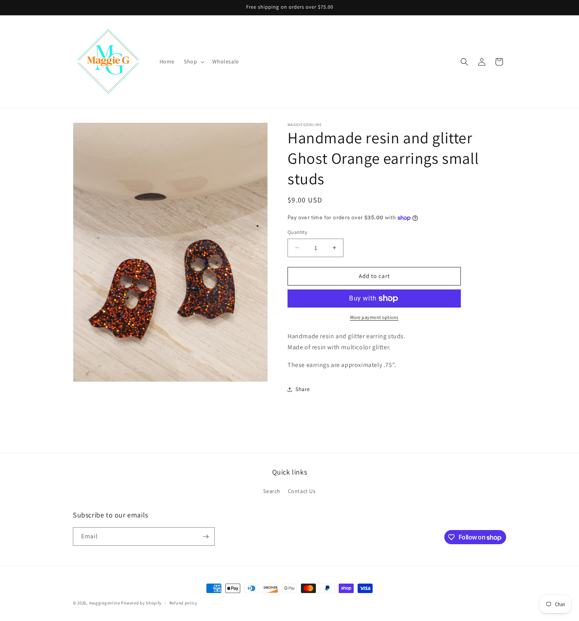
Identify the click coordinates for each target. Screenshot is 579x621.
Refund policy (183, 603)
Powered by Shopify (141, 603)
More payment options (374, 317)
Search (271, 491)
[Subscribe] (205, 536)
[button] (193, 61)
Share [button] (302, 389)
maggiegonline (104, 603)
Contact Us (302, 491)
